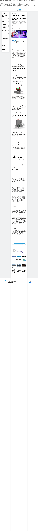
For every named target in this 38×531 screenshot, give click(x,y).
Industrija (4, 30)
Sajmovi (4, 26)
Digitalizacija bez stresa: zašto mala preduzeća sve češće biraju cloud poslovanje (14, 270)
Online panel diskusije (5, 24)
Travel (3, 48)
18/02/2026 (18, 272)
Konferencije (5, 22)
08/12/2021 (20, 27)
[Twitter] (13, 40)
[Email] (22, 252)
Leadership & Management (4, 32)
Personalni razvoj (5, 38)
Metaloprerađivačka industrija (5, 35)
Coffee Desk (4, 18)
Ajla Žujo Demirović (15, 27)
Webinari (4, 27)
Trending (3, 49)
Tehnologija (15, 13)
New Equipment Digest (15, 245)
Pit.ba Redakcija (20, 249)
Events (3, 21)
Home (12, 13)
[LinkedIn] (15, 40)
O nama (9, 281)
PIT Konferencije (5, 40)
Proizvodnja (4, 45)
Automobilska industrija (4, 16)
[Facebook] (12, 40)
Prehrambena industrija (4, 42)
